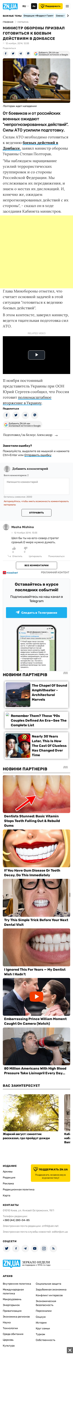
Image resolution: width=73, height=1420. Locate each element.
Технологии (10, 1328)
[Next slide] (67, 15)
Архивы (8, 1171)
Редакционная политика (18, 1189)
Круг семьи (43, 1328)
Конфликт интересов (49, 1295)
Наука (7, 1322)
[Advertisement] (36, 251)
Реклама (8, 1183)
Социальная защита (48, 1283)
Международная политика (13, 1291)
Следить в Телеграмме (39, 612)
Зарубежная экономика (51, 1289)
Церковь (8, 1339)
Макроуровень (12, 1299)
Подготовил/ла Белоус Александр (27, 435)
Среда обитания (13, 1334)
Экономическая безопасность (46, 1303)
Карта (6, 1195)
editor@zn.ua (60, 1231)
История (41, 1322)
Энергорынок (11, 1305)
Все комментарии (36, 565)
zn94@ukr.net (50, 1226)
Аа (34, 6)
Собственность (45, 1340)
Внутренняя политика (17, 1283)
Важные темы (12, 16)
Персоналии (44, 1310)
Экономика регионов (16, 1316)
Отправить (36, 512)
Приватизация (12, 1310)
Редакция (9, 1177)
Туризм (40, 1334)
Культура (9, 1345)
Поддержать (52, 6)
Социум (41, 1316)
